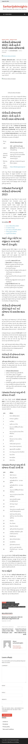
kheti (16, 605)
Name (4, 685)
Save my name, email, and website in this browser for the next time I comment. (12, 710)
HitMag (17, 742)
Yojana (23, 606)
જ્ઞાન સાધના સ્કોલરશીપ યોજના (13, 229)
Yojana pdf (5, 608)
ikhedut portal (5, 39)
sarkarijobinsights (14, 50)
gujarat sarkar (11, 602)
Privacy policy (6, 726)
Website (4, 699)
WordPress (10, 742)
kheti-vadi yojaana (7, 606)
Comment (5, 665)
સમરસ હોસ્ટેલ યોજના (11, 231)
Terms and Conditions (8, 729)
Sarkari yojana (13, 39)
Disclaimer (5, 724)
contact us (5, 721)
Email (4, 692)
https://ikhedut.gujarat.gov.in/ (17, 166)
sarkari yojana (16, 606)
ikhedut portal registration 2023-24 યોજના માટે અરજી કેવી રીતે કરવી (12, 617)
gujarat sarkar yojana (8, 603)
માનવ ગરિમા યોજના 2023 (12, 226)
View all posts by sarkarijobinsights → (18, 646)
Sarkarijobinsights (15, 6)
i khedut (17, 603)
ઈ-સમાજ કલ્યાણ (10, 227)
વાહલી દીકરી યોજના (11, 233)
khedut (12, 605)
